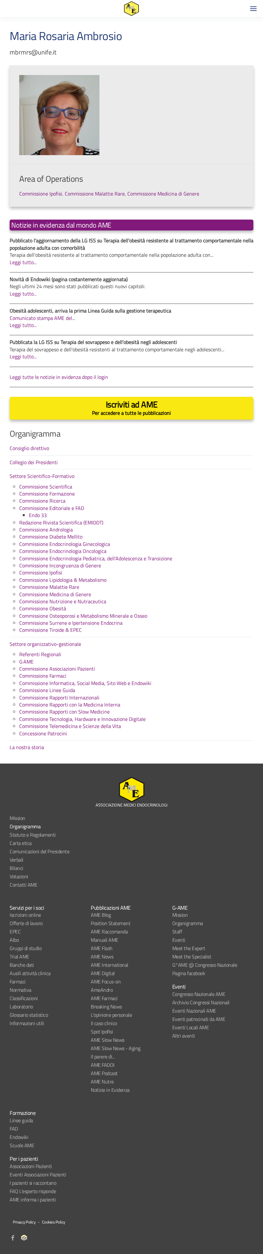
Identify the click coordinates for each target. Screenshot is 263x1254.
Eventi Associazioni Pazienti (38, 1174)
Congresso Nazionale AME (198, 994)
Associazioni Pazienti (31, 1166)
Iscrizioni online (25, 915)
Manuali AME (104, 940)
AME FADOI (103, 1065)
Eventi (178, 940)
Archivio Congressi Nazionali (201, 1002)
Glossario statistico (29, 1015)
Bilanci (16, 868)
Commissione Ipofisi (40, 193)
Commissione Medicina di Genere (163, 193)
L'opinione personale (111, 1015)
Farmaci (18, 981)
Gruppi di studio (25, 948)
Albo (14, 940)
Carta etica (21, 843)
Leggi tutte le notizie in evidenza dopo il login (59, 377)
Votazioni (19, 876)
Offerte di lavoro (26, 923)
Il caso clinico (104, 1023)
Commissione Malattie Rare (95, 193)
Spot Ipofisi (102, 1031)
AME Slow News (107, 1040)
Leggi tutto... (23, 262)
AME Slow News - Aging (115, 1048)
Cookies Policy (53, 1222)
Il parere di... (103, 1056)
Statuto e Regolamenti (33, 835)
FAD (14, 1129)
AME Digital (103, 973)
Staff (177, 931)
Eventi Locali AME (190, 1027)
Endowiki (19, 1137)
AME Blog (101, 915)
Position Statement (110, 923)
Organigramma (25, 826)
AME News (102, 956)
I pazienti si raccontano (33, 1183)
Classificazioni (24, 998)
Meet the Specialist (191, 956)
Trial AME (19, 956)
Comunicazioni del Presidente (39, 851)
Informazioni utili (27, 1023)
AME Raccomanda (109, 931)
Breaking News (106, 1006)
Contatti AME (23, 885)
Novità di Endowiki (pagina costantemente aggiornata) (69, 279)
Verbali (16, 860)
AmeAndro (102, 990)
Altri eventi (183, 1036)
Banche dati (22, 965)
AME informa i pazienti (33, 1199)
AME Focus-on (106, 981)
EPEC (15, 931)
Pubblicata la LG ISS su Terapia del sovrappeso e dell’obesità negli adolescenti (93, 342)
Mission (17, 818)
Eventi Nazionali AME (194, 1011)
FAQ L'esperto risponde (33, 1191)
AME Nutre (102, 1081)
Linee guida (21, 1120)
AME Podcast (104, 1073)
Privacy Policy (24, 1222)
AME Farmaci (104, 998)
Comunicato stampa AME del (41, 318)
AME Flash (102, 948)
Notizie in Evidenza (110, 1090)
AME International (109, 965)
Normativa (20, 990)
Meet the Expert (188, 948)
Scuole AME (22, 1145)
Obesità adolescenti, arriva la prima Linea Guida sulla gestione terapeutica (90, 310)
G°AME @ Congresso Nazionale (204, 965)
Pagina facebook (188, 973)
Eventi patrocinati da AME (198, 1019)
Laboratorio (21, 1006)
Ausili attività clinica (30, 973)
